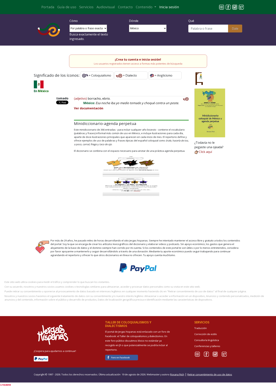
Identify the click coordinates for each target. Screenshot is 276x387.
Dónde (133, 21)
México (43, 91)
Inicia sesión (169, 7)
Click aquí (205, 152)
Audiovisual (106, 7)
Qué (191, 21)
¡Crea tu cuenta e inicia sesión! (138, 59)
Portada (47, 7)
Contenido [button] (144, 7)
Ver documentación (88, 108)
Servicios (86, 7)
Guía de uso (66, 7)
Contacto (125, 7)
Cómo (73, 21)
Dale (235, 28)
